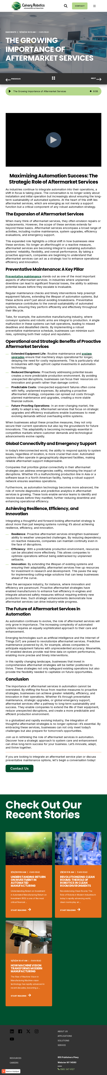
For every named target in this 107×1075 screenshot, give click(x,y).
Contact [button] (80, 5)
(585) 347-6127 (67, 1069)
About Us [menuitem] (63, 1031)
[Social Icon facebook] (22, 1033)
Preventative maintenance (23, 276)
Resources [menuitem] (15, 1058)
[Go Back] (53, 79)
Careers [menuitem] (14, 1062)
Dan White (11, 32)
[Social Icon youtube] (14, 1041)
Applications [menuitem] (65, 1036)
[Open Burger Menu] (94, 6)
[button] (10, 91)
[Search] (66, 5)
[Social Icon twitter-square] (30, 1033)
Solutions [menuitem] (63, 1040)
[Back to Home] (28, 5)
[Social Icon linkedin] (14, 1033)
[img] (91, 91)
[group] (53, 91)
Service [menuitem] (62, 1045)
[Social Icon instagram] (38, 1033)
